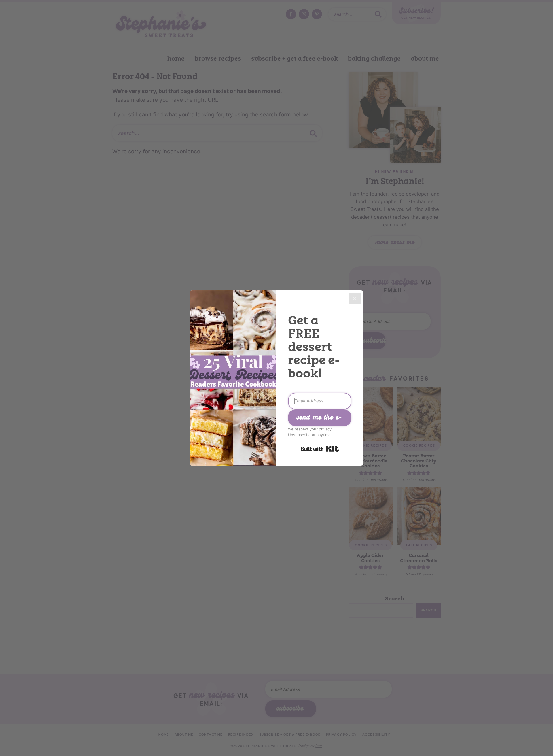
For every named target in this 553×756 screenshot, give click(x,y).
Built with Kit (320, 449)
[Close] (355, 298)
